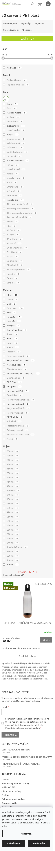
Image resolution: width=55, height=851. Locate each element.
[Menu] (48, 4)
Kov (11, 312)
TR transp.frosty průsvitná (21, 212)
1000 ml (13, 490)
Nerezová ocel (16, 364)
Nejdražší (39, 23)
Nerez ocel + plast (17, 356)
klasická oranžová (17, 160)
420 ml (12, 512)
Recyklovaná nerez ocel (20, 399)
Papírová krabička (17, 84)
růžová (12, 165)
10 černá (13, 230)
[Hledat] (32, 4)
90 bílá (12, 256)
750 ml (12, 468)
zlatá (11, 182)
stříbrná (12, 116)
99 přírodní (14, 260)
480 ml (12, 503)
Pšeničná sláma (16, 369)
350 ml (12, 451)
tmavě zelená (15, 138)
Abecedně (27, 29)
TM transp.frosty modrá (20, 208)
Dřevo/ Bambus (16, 329)
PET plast (13, 386)
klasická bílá (14, 199)
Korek (12, 343)
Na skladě (13, 67)
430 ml (12, 499)
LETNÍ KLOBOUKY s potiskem (16, 749)
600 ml (12, 477)
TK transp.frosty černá (19, 204)
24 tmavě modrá (17, 247)
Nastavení (26, 833)
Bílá (11, 225)
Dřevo (12, 299)
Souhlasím (39, 843)
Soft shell (13, 421)
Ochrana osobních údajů (13, 799)
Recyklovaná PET (17, 390)
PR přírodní (14, 265)
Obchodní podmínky (11, 791)
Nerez (12, 438)
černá (11, 103)
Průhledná (14, 195)
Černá (12, 278)
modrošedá (14, 121)
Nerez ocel (14, 308)
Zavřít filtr (27, 38)
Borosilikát (14, 395)
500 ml (12, 460)
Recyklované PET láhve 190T (22, 373)
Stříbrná (13, 282)
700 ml (12, 464)
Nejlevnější (26, 23)
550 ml (12, 473)
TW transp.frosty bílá (19, 217)
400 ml (12, 455)
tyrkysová (13, 156)
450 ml (12, 481)
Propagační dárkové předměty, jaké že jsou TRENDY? (27, 756)
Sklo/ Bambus (15, 377)
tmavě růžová (15, 169)
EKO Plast (14, 382)
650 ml (12, 516)
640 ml (12, 494)
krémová (13, 191)
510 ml (12, 520)
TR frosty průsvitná (18, 269)
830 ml (12, 538)
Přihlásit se (10, 734)
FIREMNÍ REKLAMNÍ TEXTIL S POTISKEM (21, 763)
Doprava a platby (10, 803)
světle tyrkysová (17, 151)
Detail (46, 639)
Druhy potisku (8, 806)
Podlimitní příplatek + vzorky (15, 783)
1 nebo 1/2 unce (16, 547)
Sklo (11, 303)
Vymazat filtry (26, 571)
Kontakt (5, 779)
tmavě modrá (15, 130)
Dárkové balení (16, 80)
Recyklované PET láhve (20, 360)
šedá (11, 108)
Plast (12, 294)
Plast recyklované (17, 425)
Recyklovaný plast (17, 403)
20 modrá (13, 243)
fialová (12, 173)
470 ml (12, 486)
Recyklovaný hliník (18, 408)
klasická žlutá (15, 177)
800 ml (12, 529)
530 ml (12, 507)
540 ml (12, 542)
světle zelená (15, 143)
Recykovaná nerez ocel (20, 434)
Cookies (5, 795)
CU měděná (14, 186)
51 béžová (14, 252)
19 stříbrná (14, 239)
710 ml (12, 560)
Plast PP (13, 351)
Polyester (13, 316)
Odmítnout (13, 843)
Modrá (12, 221)
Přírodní (13, 273)
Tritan (12, 334)
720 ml (12, 564)
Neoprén (13, 321)
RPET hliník (14, 417)
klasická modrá (16, 112)
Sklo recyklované (17, 430)
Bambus (13, 325)
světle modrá (15, 125)
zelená (12, 134)
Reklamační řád (9, 787)
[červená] (6, 99)
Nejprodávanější (11, 29)
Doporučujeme (10, 23)
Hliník (12, 338)
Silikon (12, 347)
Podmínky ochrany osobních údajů (22, 728)
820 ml (12, 555)
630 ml (12, 551)
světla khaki (14, 147)
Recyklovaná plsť (17, 412)
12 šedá (12, 234)
